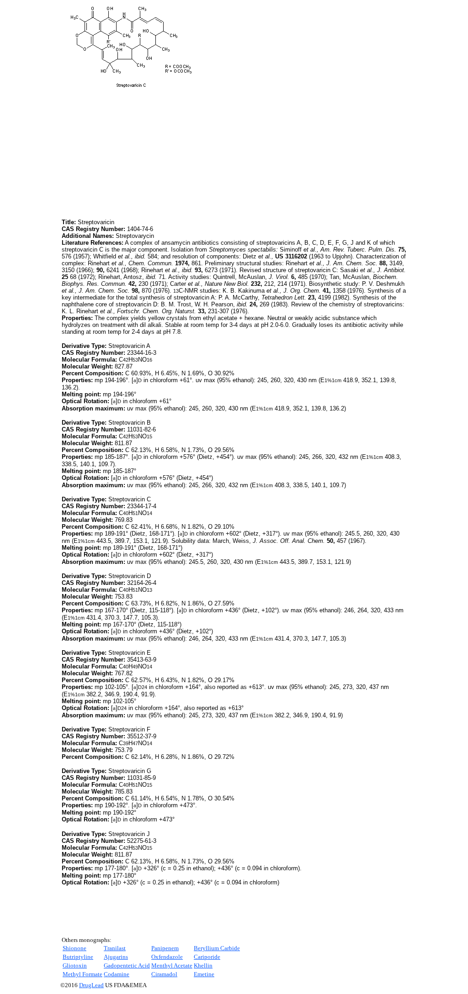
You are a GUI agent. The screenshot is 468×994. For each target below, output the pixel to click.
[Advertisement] (138, 153)
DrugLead (91, 985)
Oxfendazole (167, 956)
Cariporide (207, 956)
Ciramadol (164, 974)
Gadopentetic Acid (127, 965)
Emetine (204, 974)
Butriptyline (78, 956)
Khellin (203, 965)
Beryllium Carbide (217, 948)
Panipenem (165, 948)
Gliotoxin (75, 965)
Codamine (116, 974)
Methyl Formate (82, 974)
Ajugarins (116, 956)
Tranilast (115, 948)
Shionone (74, 948)
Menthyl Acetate (171, 965)
